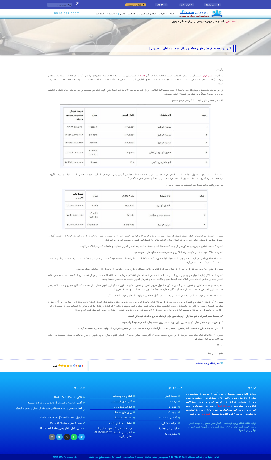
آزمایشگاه (112, 13)
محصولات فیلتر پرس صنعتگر (142, 13)
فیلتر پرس (207, 76)
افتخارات (100, 13)
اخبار (122, 13)
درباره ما (163, 13)
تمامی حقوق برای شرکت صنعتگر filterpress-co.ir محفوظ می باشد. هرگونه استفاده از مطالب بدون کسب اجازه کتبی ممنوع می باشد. (154, 457)
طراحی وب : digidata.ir (65, 457)
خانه (172, 13)
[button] (67, 366)
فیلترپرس (205, 414)
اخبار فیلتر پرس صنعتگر (208, 363)
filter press (223, 406)
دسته (142, 76)
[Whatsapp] (74, 437)
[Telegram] (59, 437)
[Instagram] (67, 437)
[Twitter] (81, 437)
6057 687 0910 (66, 13)
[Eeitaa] (52, 437)
